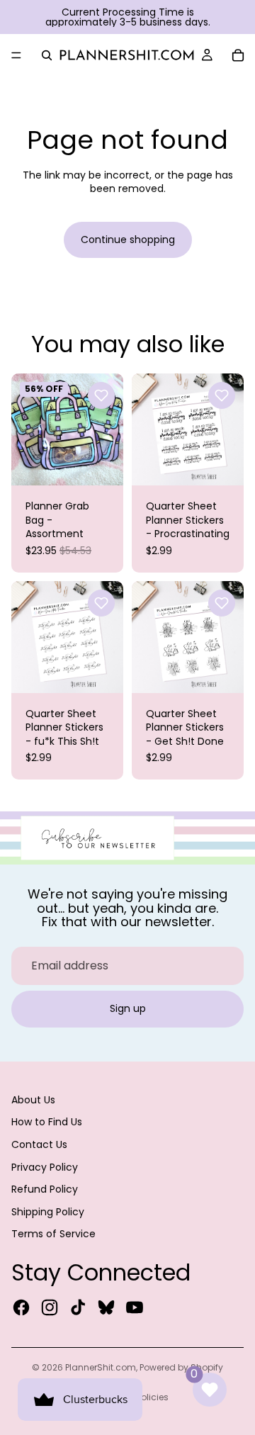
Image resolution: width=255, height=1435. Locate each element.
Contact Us (39, 1144)
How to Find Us (46, 1122)
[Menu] (16, 55)
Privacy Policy (44, 1167)
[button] (101, 395)
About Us (33, 1100)
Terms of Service (53, 1234)
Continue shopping (128, 239)
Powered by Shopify (181, 1367)
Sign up (128, 1008)
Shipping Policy (47, 1212)
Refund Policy (44, 1189)
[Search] (46, 55)
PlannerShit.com (100, 1367)
